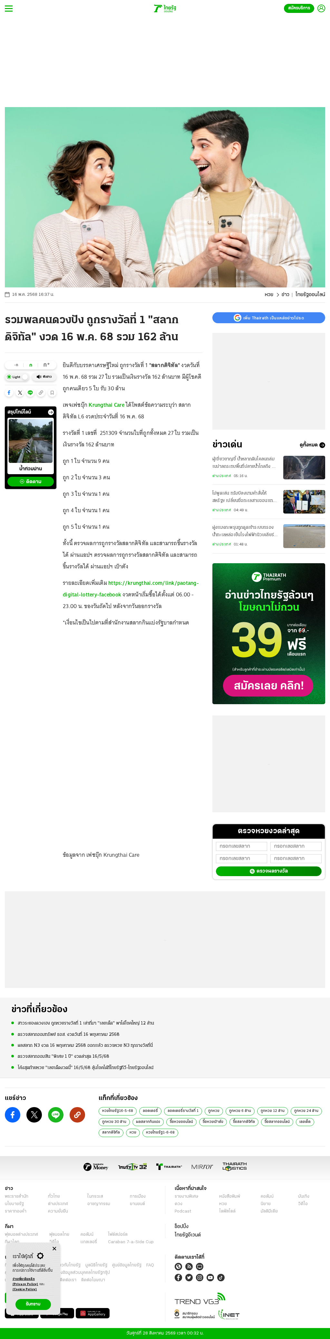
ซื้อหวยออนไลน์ (181, 1122)
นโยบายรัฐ (14, 1204)
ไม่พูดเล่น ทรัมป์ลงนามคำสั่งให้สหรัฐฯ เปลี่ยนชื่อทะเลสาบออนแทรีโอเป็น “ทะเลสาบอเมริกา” (243, 498)
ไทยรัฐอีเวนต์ (188, 1235)
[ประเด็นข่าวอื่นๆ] (51, 412)
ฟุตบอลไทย (59, 1234)
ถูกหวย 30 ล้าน (114, 1122)
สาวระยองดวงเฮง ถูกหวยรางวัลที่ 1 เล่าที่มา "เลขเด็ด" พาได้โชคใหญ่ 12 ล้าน (86, 1023)
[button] (9, 392)
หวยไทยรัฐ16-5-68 (117, 1111)
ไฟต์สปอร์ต (118, 1234)
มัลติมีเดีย (269, 1211)
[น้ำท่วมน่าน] (31, 441)
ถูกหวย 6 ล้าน (240, 1111)
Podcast (183, 1211)
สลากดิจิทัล (111, 1132)
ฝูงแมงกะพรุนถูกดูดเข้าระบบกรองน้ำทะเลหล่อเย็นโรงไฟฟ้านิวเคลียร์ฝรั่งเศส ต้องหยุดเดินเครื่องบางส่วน (244, 532)
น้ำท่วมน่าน (30, 469)
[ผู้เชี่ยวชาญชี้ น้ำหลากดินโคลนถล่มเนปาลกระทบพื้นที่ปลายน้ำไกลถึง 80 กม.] (304, 467)
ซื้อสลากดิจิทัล (244, 1122)
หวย (269, 294)
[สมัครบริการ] (268, 633)
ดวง (178, 1204)
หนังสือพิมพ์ (229, 1196)
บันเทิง (303, 1196)
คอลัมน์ (267, 1196)
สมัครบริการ (299, 8)
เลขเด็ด (305, 1122)
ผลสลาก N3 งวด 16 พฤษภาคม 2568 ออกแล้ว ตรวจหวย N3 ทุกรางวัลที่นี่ (85, 1045)
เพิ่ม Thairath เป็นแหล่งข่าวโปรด (273, 317)
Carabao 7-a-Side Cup (131, 1242)
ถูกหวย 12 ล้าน (273, 1111)
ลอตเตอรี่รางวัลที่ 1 (183, 1111)
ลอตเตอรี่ (150, 1111)
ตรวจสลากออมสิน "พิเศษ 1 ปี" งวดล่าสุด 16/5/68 (63, 1056)
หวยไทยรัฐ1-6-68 (160, 1132)
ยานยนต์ (137, 1204)
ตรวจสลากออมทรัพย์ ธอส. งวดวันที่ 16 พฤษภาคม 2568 (69, 1034)
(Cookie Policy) (25, 1289)
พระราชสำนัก (16, 1196)
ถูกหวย (213, 1111)
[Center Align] (54, 1248)
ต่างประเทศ (221, 476)
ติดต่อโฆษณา (93, 1280)
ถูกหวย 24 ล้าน (306, 1111)
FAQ (150, 1265)
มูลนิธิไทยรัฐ (96, 1265)
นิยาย (266, 1204)
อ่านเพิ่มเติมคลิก (25, 1281)
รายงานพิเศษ (187, 1196)
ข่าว (285, 294)
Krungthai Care (106, 405)
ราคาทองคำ (15, 1211)
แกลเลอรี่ (89, 1242)
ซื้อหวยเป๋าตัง (213, 1122)
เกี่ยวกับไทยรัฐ (68, 1265)
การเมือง (138, 1196)
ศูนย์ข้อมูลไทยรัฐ (126, 1265)
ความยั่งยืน (58, 1211)
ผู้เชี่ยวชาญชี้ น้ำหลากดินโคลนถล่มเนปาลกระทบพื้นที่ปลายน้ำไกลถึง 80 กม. (245, 463)
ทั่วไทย (54, 1196)
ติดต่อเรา (68, 1280)
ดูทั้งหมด (309, 445)
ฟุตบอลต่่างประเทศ (21, 1234)
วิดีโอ (303, 1204)
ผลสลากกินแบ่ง (148, 1122)
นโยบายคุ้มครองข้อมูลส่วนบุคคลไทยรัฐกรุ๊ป (72, 1272)
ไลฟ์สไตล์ (227, 1211)
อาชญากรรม (98, 1204)
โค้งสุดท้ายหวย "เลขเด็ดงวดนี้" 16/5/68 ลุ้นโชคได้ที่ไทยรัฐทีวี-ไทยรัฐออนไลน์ (85, 1067)
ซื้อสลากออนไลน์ (277, 1122)
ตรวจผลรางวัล (272, 871)
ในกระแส (95, 1196)
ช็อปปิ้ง (182, 1226)
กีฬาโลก (12, 1242)
